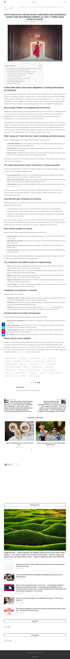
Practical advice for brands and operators (16, 81)
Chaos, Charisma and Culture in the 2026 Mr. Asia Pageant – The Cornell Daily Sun (39, 599)
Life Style (12, 7)
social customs (47, 307)
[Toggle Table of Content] (39, 66)
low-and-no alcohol (36, 367)
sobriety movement (20, 372)
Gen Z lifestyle (51, 364)
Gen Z (43, 364)
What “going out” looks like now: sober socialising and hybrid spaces (22, 71)
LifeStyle (25, 367)
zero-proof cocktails (34, 375)
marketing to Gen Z (10, 370)
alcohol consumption (11, 358)
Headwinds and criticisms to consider (15, 79)
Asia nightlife (52, 358)
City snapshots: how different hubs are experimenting (18, 78)
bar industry (28, 361)
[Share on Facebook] (3, 324)
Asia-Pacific (8, 361)
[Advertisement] (17, 486)
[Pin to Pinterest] (3, 331)
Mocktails (21, 370)
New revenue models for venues (14, 76)
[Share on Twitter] (3, 328)
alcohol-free (23, 358)
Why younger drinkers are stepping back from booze (18, 70)
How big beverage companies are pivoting (16, 74)
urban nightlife (9, 375)
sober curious (8, 372)
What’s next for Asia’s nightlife (14, 83)
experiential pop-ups (21, 352)
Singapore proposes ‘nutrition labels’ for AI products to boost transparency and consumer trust (40, 565)
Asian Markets (18, 361)
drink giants (23, 364)
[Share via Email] (3, 334)
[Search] (65, 2)
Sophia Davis (32, 21)
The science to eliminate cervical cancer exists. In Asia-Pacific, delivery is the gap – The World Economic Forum (40, 609)
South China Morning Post (56, 372)
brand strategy (51, 361)
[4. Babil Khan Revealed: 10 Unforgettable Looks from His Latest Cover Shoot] (50, 431)
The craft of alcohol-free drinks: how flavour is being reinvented (21, 73)
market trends (49, 367)
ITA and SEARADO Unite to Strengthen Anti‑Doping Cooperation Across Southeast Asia (39, 575)
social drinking (33, 372)
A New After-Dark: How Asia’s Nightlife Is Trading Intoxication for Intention (23, 68)
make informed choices (14, 186)
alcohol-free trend (35, 358)
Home (5, 7)
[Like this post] (31, 382)
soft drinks (43, 372)
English (9, 464)
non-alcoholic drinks (49, 370)
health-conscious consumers (12, 367)
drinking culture (34, 364)
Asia (44, 358)
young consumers (21, 375)
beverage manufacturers (56, 99)
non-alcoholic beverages (33, 370)
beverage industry (39, 361)
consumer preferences (11, 364)
